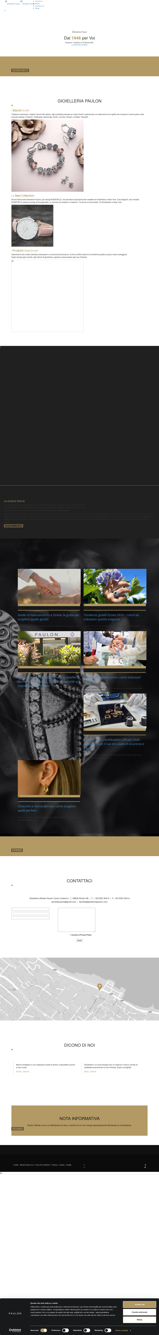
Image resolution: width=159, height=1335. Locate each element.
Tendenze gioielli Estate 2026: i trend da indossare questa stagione (111, 617)
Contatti (9, 10)
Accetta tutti (140, 1304)
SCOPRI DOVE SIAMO (20, 70)
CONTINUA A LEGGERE (13, 526)
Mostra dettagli (122, 1330)
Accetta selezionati (139, 1312)
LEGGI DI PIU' (17, 850)
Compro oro (39, 6)
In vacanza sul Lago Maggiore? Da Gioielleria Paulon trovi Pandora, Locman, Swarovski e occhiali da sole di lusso (48, 681)
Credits (68, 1165)
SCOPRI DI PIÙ (17, 1129)
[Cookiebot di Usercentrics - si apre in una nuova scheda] (15, 1330)
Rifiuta (139, 1320)
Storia (37, 3)
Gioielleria (39, 1)
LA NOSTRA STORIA (79, 45)
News (37, 8)
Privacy (54, 1165)
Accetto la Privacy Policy (81, 935)
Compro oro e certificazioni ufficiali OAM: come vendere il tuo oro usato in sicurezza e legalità (114, 744)
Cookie (61, 1165)
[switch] (65, 1330)
